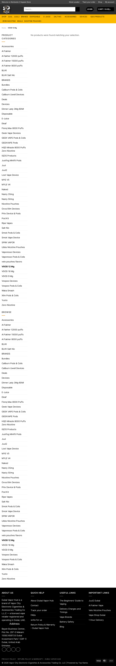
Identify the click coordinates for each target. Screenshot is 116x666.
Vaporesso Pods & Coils (13, 257)
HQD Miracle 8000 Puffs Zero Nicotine (14, 149)
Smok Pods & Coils (11, 232)
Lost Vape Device (10, 175)
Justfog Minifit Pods (11, 160)
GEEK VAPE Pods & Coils (14, 138)
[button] (90, 9)
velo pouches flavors (12, 261)
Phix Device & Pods (11, 213)
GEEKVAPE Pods (10, 142)
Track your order (88, 2)
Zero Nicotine (9, 21)
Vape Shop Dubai (97, 615)
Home (4, 28)
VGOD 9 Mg (7, 276)
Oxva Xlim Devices (11, 208)
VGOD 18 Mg (8, 271)
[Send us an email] (13, 649)
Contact (35, 605)
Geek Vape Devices (11, 133)
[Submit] (77, 9)
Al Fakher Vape (96, 605)
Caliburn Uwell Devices (13, 94)
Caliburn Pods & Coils (12, 89)
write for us (36, 620)
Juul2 (16, 17)
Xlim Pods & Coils (10, 295)
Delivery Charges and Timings (70, 610)
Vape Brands (66, 617)
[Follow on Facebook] (4, 649)
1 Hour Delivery (96, 620)
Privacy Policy (9, 659)
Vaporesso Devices (11, 252)
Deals (20, 21)
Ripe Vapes (7, 223)
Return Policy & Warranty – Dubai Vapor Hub (43, 626)
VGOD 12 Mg (8, 266)
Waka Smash (8, 290)
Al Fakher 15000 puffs (13, 60)
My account (109, 2)
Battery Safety (67, 621)
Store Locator (74, 2)
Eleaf (4, 123)
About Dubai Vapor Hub (42, 600)
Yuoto (4, 300)
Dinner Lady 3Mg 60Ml (13, 109)
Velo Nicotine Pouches (100, 610)
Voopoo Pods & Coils (12, 286)
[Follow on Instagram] (9, 649)
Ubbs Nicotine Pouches (13, 247)
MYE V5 (5, 179)
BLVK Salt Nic (8, 75)
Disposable (35, 17)
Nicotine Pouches (32, 21)
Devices (83, 17)
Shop (100, 2)
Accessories (70, 17)
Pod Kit (5, 218)
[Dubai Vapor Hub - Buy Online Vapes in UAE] (11, 9)
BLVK (4, 70)
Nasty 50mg (8, 199)
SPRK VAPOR (8, 242)
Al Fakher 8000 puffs (12, 65)
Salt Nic (57, 17)
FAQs (33, 615)
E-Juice (47, 17)
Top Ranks (83, 663)
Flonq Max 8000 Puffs (13, 128)
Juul (10, 17)
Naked (5, 189)
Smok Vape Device (11, 237)
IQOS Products (97, 17)
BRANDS (24, 17)
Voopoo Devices (10, 281)
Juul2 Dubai (94, 600)
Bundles (6, 85)
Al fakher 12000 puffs (12, 56)
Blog (62, 626)
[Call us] (18, 649)
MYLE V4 (6, 184)
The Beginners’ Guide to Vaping (71, 602)
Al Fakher (6, 51)
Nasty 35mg (8, 194)
